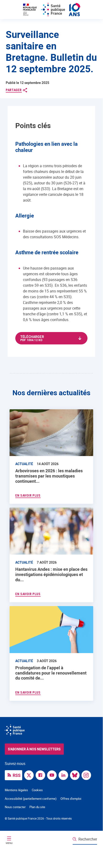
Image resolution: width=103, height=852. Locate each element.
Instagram (87, 775)
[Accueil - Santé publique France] (51, 9)
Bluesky (76, 775)
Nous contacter (15, 807)
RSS (17, 775)
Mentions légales (16, 790)
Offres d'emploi (70, 798)
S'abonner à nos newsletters (34, 749)
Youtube (53, 775)
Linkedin (64, 775)
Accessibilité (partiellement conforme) (31, 798)
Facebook (41, 775)
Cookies (37, 790)
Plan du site (37, 807)
